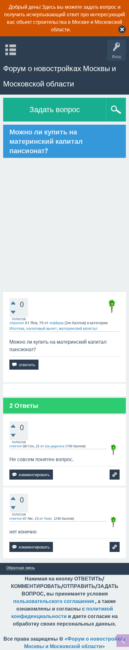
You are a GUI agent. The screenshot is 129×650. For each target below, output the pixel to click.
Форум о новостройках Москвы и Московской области (59, 76)
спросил (16, 323)
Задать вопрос (54, 109)
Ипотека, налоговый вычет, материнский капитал (53, 328)
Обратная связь (20, 568)
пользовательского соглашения (53, 601)
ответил (15, 446)
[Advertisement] (64, 224)
